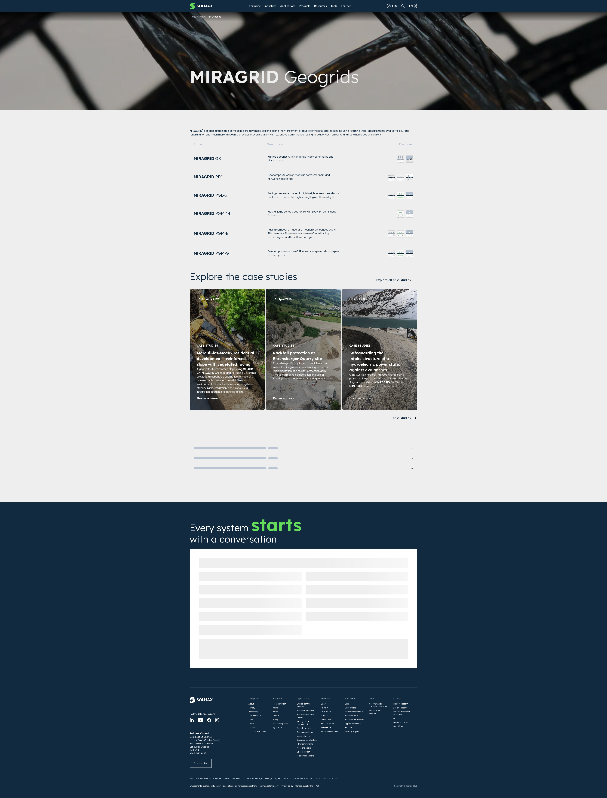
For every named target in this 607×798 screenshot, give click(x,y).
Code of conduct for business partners (240, 786)
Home (193, 16)
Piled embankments (305, 756)
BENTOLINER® (327, 723)
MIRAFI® (324, 708)
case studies (402, 418)
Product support (400, 704)
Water (275, 712)
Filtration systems (305, 744)
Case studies (350, 708)
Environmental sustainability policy (205, 786)
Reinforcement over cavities (305, 716)
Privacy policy (287, 786)
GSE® (323, 704)
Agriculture (277, 727)
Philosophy (253, 712)
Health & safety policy (269, 786)
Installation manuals (354, 712)
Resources (350, 698)
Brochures (349, 727)
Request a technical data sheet (401, 713)
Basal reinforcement (306, 710)
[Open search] (402, 6)
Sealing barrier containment (303, 722)
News (250, 719)
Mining (275, 719)
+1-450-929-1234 (198, 753)
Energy (276, 715)
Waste (275, 708)
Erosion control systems (303, 705)
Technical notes (352, 715)
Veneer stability (303, 736)
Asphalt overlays (304, 728)
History (251, 708)
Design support (400, 708)
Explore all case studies (393, 280)
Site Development (280, 723)
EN (411, 6)
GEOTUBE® (326, 719)
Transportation (279, 704)
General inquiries (400, 722)
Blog (347, 704)
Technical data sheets (354, 719)
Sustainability (254, 715)
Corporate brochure (257, 731)
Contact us (200, 763)
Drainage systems (305, 732)
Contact (346, 6)
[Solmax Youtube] (200, 720)
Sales (395, 718)
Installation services (329, 731)
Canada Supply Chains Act (307, 786)
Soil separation (303, 752)
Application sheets (353, 723)
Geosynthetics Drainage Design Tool (378, 705)
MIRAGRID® (326, 727)
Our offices (398, 726)
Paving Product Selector (376, 712)
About (251, 704)
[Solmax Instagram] (217, 720)
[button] (255, 6)
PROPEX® (325, 715)
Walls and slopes (304, 748)
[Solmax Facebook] (209, 720)
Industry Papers (352, 731)
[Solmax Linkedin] (192, 720)
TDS (394, 6)
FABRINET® (326, 712)
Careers (251, 727)
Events (251, 723)
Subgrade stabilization (307, 740)
